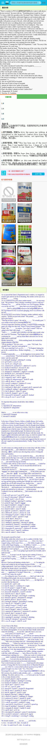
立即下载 (38, 174)
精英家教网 (23, 744)
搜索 (44, 3)
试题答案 (8, 97)
